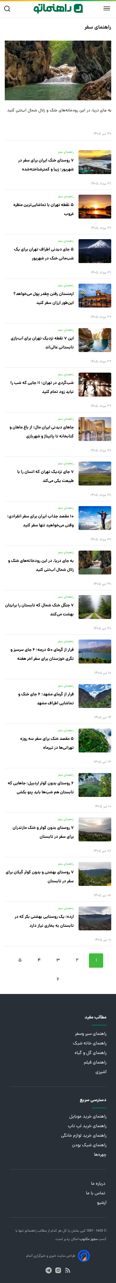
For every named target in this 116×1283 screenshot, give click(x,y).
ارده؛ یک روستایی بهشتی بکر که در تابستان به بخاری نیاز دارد (44, 921)
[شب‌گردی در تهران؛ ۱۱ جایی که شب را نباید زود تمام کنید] (95, 385)
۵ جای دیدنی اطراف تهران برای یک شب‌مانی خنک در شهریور (44, 254)
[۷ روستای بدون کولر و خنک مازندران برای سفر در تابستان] (95, 829)
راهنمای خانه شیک (89, 1043)
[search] (8, 9)
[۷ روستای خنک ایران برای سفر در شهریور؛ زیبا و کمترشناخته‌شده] (95, 162)
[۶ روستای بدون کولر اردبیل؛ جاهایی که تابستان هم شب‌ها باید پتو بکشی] (95, 785)
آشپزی (100, 1072)
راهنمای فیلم (95, 1062)
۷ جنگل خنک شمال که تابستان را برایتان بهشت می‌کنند (39, 610)
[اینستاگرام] (58, 1270)
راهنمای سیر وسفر (90, 1034)
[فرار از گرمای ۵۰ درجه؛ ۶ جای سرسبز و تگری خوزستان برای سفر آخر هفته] (95, 651)
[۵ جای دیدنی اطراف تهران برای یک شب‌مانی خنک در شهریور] (95, 251)
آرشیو (101, 1203)
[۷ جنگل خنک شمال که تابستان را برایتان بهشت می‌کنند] (95, 607)
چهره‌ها (100, 1155)
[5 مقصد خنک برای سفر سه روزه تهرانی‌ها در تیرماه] (95, 740)
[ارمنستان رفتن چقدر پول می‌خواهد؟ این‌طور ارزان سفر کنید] (95, 296)
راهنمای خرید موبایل (87, 1116)
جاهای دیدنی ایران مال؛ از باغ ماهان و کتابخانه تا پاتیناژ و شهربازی (42, 432)
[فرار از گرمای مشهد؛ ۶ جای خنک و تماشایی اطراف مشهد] (95, 696)
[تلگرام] (48, 1270)
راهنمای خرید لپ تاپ (87, 1126)
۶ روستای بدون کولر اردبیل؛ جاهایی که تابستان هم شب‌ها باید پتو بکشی (41, 788)
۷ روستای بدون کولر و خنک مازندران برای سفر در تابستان (43, 832)
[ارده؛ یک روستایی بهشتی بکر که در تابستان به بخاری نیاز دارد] (95, 918)
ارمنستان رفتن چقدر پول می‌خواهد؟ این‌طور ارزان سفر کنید (43, 298)
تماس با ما (96, 1193)
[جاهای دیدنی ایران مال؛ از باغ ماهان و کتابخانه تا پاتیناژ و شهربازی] (95, 429)
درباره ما (98, 1184)
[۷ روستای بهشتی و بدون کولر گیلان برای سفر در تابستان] (95, 874)
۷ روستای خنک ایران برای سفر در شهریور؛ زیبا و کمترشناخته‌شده (46, 165)
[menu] (106, 8)
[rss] (67, 1270)
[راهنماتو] (58, 8)
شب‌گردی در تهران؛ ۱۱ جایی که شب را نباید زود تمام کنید (42, 387)
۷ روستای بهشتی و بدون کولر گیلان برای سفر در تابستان (40, 877)
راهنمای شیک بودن (89, 1145)
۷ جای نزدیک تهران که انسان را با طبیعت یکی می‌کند (45, 476)
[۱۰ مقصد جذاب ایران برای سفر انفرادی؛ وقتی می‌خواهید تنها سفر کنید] (95, 518)
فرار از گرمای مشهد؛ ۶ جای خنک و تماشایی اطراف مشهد (46, 699)
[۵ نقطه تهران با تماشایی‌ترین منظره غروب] (95, 207)
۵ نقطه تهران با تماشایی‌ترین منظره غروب (43, 209)
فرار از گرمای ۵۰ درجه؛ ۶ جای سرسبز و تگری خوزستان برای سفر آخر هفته (42, 654)
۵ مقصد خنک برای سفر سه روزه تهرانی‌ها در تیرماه (47, 743)
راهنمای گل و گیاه (90, 1053)
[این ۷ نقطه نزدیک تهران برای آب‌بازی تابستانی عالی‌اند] (95, 340)
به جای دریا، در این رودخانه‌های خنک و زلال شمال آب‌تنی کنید (59, 110)
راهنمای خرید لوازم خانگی (83, 1136)
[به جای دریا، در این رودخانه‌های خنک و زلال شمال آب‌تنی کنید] (58, 70)
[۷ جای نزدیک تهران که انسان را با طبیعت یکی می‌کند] (95, 473)
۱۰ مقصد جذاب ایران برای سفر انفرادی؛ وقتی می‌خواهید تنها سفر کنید (40, 521)
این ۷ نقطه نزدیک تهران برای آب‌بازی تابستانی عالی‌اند (42, 343)
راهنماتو (30, 1231)
